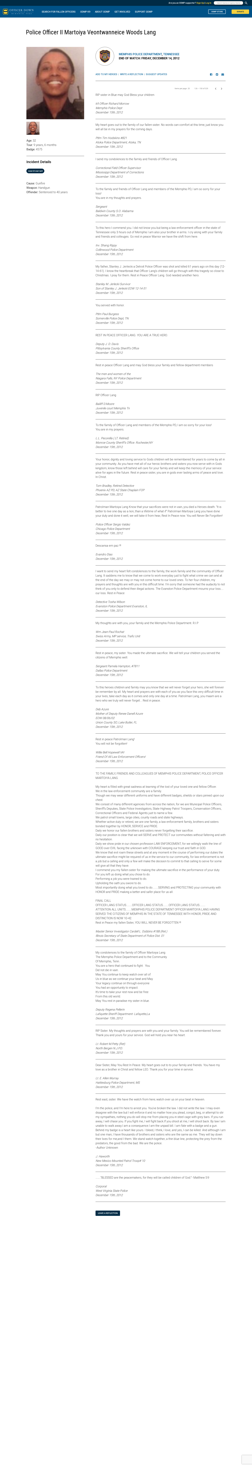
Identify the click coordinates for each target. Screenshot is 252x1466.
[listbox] (55, 171)
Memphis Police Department (140, 54)
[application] (55, 235)
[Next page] (221, 88)
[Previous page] (216, 88)
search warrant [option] (35, 171)
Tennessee (171, 54)
